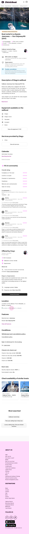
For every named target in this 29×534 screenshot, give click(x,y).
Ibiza (6, 494)
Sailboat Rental (9, 501)
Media (6, 459)
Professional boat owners (11, 463)
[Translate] (8, 195)
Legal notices (8, 469)
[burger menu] (24, 2)
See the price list (6, 156)
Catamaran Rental (9, 504)
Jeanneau (12, 318)
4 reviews (7, 41)
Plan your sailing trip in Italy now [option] (14, 420)
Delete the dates (6, 159)
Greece (7, 491)
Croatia (7, 489)
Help (6, 454)
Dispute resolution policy (11, 478)
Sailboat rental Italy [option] (14, 417)
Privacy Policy (8, 464)
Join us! (7, 473)
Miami (6, 488)
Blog (6, 474)
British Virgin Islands (10, 498)
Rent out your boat (9, 461)
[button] (22, 9)
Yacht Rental (8, 508)
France (7, 496)
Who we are (8, 456)
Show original (15, 202)
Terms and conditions (10, 468)
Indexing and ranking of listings (12, 476)
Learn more (7, 345)
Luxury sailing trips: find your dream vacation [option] (14, 425)
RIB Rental (7, 506)
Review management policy (11, 479)
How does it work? (9, 458)
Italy (6, 493)
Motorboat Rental (9, 503)
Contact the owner (14, 294)
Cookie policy (8, 466)
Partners (7, 471)
